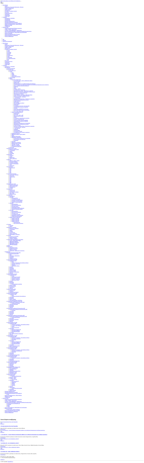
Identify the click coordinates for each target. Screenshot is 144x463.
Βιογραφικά (11, 306)
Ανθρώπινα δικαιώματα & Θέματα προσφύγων (13, 399)
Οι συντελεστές (12, 232)
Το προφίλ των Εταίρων (13, 162)
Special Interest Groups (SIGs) (14, 371)
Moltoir (8, 245)
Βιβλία (8, 405)
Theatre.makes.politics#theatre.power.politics (15, 239)
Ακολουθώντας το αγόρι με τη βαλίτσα (21, 121)
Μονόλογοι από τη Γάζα (11, 183)
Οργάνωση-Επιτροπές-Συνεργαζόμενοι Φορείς (20, 262)
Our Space (13, 141)
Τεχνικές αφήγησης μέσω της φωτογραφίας (21, 110)
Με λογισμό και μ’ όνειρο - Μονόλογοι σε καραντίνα (23, 90)
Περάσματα (16, 114)
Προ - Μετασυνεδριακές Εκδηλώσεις (16, 333)
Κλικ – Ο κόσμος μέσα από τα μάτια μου (21, 85)
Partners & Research (13, 237)
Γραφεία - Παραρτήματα (9, 46)
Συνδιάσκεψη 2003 (12, 348)
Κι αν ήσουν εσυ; (12, 70)
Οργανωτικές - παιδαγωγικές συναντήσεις (16, 250)
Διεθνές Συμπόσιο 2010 (11, 289)
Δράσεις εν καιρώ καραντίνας (17, 202)
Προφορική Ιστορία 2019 (14, 253)
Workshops (11, 370)
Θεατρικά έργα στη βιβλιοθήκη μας (13, 403)
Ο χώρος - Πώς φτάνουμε (16, 325)
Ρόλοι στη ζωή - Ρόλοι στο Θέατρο (13, 409)
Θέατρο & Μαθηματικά (9, 412)
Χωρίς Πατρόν (9, 246)
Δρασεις (10, 151)
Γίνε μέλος (7, 60)
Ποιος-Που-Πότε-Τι (15, 381)
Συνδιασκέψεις (7, 251)
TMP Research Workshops (14, 242)
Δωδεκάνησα (9, 57)
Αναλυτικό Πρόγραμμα (13, 304)
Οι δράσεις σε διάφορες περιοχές (11, 49)
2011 (10, 171)
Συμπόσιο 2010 (12, 290)
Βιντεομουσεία (10, 166)
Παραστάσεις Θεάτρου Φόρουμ (17, 215)
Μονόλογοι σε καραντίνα (16, 142)
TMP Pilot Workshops (13, 244)
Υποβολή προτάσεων (13, 258)
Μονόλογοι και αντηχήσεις (19, 93)
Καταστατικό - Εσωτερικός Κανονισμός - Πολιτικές (14, 45)
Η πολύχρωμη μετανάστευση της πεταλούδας (22, 138)
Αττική (8, 50)
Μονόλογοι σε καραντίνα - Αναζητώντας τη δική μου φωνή (24, 91)
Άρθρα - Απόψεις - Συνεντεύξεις (11, 400)
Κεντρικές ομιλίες (12, 270)
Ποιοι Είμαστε (5, 43)
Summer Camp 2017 (15, 221)
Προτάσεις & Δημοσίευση (16, 376)
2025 (8, 394)
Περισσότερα (2, 429)
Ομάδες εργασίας (12, 285)
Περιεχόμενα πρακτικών (16, 338)
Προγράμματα (7, 67)
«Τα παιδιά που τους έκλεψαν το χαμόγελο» (22, 132)
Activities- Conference (13, 238)
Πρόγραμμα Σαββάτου (16, 330)
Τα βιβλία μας (7, 397)
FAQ (13, 72)
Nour (15, 87)
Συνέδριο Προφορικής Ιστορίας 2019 (13, 252)
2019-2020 (11, 197)
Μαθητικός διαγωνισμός (16, 136)
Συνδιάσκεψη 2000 (12, 362)
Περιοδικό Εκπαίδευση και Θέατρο (11, 392)
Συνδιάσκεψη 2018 (12, 260)
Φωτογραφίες (11, 165)
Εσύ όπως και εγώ (15, 206)
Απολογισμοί (14, 75)
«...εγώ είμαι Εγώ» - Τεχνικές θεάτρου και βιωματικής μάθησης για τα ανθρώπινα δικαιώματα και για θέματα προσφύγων (23, 434)
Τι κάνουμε (5, 65)
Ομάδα (13, 74)
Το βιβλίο (11, 152)
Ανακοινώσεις (7, 63)
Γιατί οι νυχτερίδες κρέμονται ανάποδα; (21, 120)
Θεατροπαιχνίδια (15, 198)
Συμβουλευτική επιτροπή (13, 292)
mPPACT (9, 159)
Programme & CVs (12, 369)
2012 (10, 170)
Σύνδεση (4, 40)
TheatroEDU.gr (10, 461)
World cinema (16, 101)
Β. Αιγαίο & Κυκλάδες (11, 58)
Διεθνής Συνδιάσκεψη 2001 (12, 355)
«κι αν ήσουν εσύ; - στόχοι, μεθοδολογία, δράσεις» (10, 451)
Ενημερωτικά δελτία (8, 61)
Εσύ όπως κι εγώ (15, 213)
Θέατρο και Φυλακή (8, 408)
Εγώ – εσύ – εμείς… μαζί (18, 111)
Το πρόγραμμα (12, 150)
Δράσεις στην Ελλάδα (13, 185)
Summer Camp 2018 (15, 220)
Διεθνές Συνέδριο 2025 (11, 374)
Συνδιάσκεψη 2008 (12, 294)
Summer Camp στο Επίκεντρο (14, 217)
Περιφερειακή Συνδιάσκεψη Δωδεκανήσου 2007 (16, 315)
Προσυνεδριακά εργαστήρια (17, 284)
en (0, 1)
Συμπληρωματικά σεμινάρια (14, 345)
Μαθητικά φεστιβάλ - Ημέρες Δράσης (18, 134)
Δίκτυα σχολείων (17, 122)
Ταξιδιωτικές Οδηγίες (15, 265)
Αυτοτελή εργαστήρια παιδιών (17, 200)
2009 (10, 182)
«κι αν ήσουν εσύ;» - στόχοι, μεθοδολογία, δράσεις (23, 80)
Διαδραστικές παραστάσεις (16, 137)
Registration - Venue (13, 372)
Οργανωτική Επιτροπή (16, 303)
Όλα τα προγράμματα (11, 68)
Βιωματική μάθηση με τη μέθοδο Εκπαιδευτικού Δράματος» (25, 83)
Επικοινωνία (11, 147)
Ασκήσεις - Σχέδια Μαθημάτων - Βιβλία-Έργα (13, 401)
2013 (10, 169)
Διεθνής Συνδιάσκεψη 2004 (12, 335)
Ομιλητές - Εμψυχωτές (16, 263)
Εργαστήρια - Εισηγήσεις (14, 319)
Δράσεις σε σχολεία (13, 249)
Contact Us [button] (2, 459)
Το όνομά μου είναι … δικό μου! (20, 96)
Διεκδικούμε (7, 62)
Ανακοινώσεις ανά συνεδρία (17, 388)
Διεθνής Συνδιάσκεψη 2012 (12, 273)
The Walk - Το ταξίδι (15, 144)
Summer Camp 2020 (15, 218)
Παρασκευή (14, 382)
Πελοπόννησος (10, 55)
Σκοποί (6, 44)
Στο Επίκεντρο (12, 196)
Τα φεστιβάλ (11, 153)
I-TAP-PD (9, 235)
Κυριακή (13, 384)
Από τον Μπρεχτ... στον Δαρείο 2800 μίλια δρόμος (23, 94)
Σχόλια (13, 326)
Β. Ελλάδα (9, 52)
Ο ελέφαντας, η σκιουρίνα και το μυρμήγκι (21, 118)
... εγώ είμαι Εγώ (17, 97)
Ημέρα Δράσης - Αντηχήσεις (14, 234)
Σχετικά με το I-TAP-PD (13, 236)
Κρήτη (8, 56)
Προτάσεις (14, 264)
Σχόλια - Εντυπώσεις (13, 233)
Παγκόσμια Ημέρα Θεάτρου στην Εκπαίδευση (13, 393)
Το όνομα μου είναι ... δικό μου (19, 127)
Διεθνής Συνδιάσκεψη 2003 (12, 347)
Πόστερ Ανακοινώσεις (13, 346)
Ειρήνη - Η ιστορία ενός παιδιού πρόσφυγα (21, 95)
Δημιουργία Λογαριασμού (7, 41)
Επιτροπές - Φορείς (12, 377)
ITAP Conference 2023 (13, 368)
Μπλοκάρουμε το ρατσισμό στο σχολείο (21, 99)
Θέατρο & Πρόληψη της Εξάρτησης (11, 411)
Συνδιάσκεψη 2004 (12, 336)
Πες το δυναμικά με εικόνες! (19, 102)
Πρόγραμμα (11, 267)
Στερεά (8, 51)
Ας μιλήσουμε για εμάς (16, 199)
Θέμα (10, 254)
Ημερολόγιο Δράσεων (13, 161)
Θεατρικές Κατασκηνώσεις (10, 391)
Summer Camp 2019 (15, 219)
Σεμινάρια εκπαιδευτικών (16, 79)
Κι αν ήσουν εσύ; (10, 69)
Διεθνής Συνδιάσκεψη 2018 (12, 259)
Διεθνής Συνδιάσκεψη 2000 (12, 361)
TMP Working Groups (13, 243)
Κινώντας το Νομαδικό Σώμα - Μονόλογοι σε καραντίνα (24, 126)
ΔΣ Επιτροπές (7, 48)
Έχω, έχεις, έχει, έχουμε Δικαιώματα (20, 92)
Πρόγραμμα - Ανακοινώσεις (14, 255)
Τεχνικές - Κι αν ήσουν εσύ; (19, 119)
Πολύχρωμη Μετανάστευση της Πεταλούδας (22, 123)
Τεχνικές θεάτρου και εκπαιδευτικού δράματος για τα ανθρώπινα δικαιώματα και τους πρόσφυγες (31, 84)
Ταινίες (8, 406)
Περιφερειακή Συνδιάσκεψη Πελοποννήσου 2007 (16, 308)
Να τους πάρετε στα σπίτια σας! (19, 139)
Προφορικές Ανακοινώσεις (14, 271)
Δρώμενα (11, 272)
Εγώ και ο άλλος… (17, 81)
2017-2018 (11, 210)
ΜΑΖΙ (13, 135)
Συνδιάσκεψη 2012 (12, 274)
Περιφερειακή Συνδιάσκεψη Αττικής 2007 (14, 301)
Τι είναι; (10, 71)
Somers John (7, 64)
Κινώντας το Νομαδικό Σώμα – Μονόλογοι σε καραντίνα (24, 98)
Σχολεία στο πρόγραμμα (16, 76)
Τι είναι (10, 156)
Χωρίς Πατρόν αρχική (13, 247)
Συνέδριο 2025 (12, 375)
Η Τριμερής (16, 104)
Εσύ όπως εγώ (9, 188)
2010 (10, 172)
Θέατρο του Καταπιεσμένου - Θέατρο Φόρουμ (13, 395)
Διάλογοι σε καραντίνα (16, 145)
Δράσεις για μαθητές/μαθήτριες (17, 112)
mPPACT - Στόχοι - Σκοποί (14, 160)
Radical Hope (9, 154)
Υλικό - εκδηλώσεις (13, 158)
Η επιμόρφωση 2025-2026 (16, 146)
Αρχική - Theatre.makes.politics (15, 240)
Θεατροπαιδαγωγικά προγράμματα (18, 208)
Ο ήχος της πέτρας (17, 100)
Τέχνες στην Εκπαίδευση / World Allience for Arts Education (16, 407)
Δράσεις (10, 78)
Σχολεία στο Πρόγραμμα (13, 163)
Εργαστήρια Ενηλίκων (16, 207)
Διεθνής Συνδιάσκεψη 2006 (12, 322)
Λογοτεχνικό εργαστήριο (13, 174)
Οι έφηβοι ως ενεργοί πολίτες (17, 201)
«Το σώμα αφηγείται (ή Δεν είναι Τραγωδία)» (9, 426)
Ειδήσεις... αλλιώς (17, 88)
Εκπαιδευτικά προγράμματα (17, 216)
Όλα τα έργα (11, 175)
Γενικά (13, 275)
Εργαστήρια (11, 256)
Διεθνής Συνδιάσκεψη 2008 (12, 293)
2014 (10, 168)
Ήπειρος (8, 54)
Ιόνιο (8, 59)
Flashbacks (16, 86)
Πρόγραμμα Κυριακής (16, 331)
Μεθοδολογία (11, 157)
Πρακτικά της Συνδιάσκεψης (17, 350)
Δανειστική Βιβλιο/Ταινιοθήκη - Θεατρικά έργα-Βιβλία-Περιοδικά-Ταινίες (18, 402)
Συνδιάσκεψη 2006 (12, 323)
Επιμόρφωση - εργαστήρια (10, 66)
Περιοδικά (9, 404)
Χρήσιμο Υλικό (5, 398)
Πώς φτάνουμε (14, 379)
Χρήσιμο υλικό (12, 77)
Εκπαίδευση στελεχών (16, 133)
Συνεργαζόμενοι (12, 186)
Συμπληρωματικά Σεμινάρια (14, 360)
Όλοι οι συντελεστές (15, 327)
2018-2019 (11, 203)
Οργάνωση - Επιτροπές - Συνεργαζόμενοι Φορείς (20, 324)
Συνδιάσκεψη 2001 (12, 356)
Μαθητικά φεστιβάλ (8, 396)
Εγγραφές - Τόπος (12, 378)
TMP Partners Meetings (13, 241)
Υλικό (10, 164)
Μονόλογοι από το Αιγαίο (18, 116)
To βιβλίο (11, 187)
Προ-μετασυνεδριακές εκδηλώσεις (15, 300)
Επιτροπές (13, 310)
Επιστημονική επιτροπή (16, 276)
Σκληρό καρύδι (16, 103)
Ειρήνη (15, 117)
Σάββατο (13, 383)
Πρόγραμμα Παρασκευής (16, 329)
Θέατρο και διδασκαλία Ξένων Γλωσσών (12, 410)
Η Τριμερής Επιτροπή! (18, 131)
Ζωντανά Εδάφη (17, 130)
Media (13, 73)
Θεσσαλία (9, 53)
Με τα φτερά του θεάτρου (16, 205)
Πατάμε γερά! (16, 82)
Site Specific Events (13, 373)
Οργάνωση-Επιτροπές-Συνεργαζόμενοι (19, 296)
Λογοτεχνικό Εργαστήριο (11, 173)
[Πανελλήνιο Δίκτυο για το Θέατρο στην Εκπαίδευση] (10, 0)
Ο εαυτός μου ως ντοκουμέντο (19, 89)
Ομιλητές (11, 386)
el (1, 1)
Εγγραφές (11, 266)
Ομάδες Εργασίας (8, 47)
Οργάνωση (11, 155)
